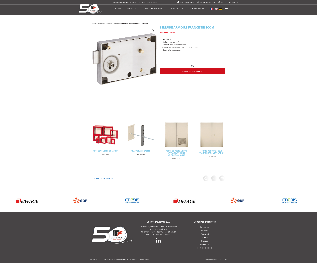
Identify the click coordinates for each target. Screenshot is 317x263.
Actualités (176, 9)
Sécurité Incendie (205, 248)
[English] (216, 8)
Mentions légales (211, 259)
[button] (153, 30)
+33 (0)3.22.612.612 (164, 234)
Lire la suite (105, 155)
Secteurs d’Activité (154, 9)
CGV (225, 259)
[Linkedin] (226, 8)
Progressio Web (143, 259)
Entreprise (132, 9)
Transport (205, 234)
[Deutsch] (220, 8)
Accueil (118, 9)
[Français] (211, 8)
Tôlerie (205, 237)
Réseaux (101, 24)
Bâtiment (205, 230)
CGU (220, 259)
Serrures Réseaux (112, 24)
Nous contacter (196, 9)
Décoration (204, 244)
